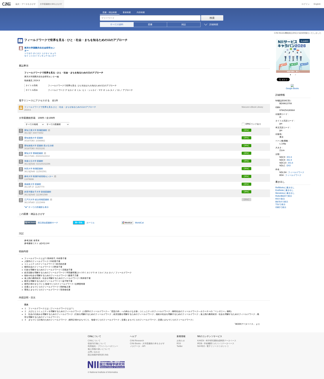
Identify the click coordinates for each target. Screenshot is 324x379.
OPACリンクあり (253, 124)
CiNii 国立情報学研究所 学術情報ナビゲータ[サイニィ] (7, 4)
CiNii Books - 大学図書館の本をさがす (147, 343)
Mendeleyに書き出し (285, 193)
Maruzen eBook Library (252, 107)
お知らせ (181, 340)
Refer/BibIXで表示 (283, 196)
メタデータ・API (137, 346)
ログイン (306, 4)
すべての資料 (116, 24)
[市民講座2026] (293, 56)
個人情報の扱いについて (99, 349)
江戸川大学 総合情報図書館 (36, 199)
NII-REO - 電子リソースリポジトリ (213, 346)
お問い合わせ (94, 352)
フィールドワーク (296, 172)
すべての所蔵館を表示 (38, 207)
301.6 (289, 157)
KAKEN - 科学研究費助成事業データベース (216, 340)
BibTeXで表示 (281, 202)
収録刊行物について (97, 343)
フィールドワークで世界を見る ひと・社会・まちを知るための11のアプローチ (60, 107)
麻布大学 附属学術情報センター (38, 176)
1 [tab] (291, 74)
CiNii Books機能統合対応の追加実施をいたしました (297, 33)
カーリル (90, 223)
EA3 (289, 165)
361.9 (289, 160)
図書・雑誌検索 (110, 12)
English (317, 4)
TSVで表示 (280, 204)
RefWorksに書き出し (284, 187)
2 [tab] (297, 74)
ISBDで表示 (280, 207)
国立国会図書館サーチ (48, 223)
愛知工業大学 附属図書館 (35, 130)
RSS (179, 343)
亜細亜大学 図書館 (32, 184)
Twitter (180, 346)
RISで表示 (280, 199)
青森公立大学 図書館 (33, 161)
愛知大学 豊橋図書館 (33, 153)
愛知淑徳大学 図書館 (33, 138)
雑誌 (183, 24)
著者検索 (127, 12)
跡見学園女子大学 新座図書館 (37, 192)
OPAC (246, 130)
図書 (150, 24)
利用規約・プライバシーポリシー (103, 346)
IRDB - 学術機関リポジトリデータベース (215, 343)
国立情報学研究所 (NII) (98, 355)
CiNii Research (137, 340)
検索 (212, 17)
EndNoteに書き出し (284, 190)
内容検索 (141, 12)
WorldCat (139, 223)
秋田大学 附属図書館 (33, 168)
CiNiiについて (94, 340)
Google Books (292, 88)
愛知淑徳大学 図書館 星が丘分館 (39, 145)
